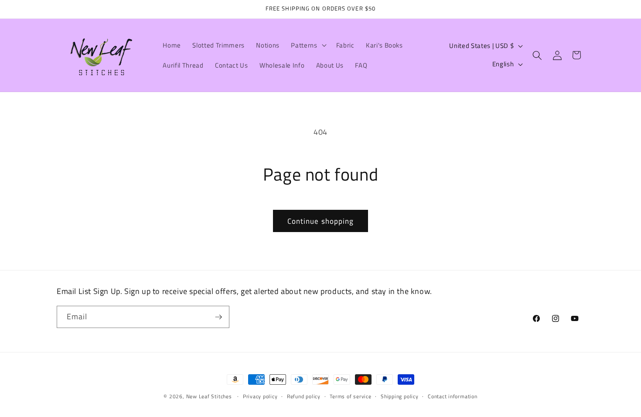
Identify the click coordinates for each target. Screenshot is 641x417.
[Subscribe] (218, 317)
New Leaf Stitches (209, 396)
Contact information (452, 396)
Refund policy (303, 396)
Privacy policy (260, 396)
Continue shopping (320, 220)
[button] (307, 45)
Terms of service (350, 396)
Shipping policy (400, 396)
